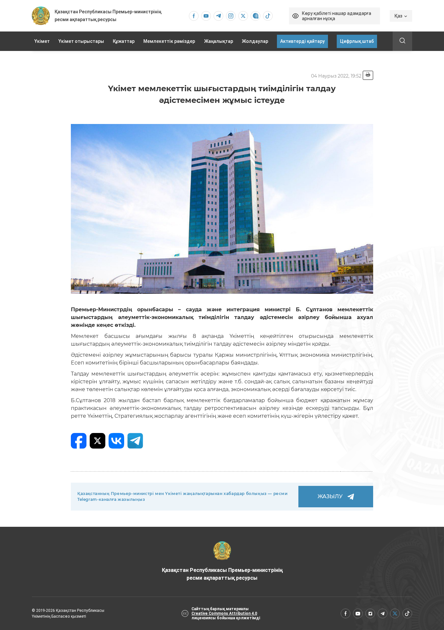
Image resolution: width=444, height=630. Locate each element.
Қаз (398, 16)
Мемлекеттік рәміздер (169, 41)
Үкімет (42, 41)
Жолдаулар (255, 41)
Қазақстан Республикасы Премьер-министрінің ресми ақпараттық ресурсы (222, 574)
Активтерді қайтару (302, 41)
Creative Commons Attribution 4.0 (224, 613)
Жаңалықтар (218, 41)
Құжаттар (124, 41)
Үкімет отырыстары (81, 41)
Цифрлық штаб (357, 41)
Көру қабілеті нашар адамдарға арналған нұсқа (336, 16)
